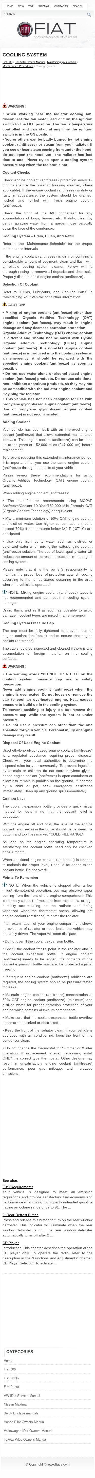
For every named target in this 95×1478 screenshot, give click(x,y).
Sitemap (44, 6)
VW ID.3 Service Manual (22, 1395)
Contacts (61, 6)
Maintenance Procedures (18, 66)
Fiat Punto (11, 1386)
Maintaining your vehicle (62, 62)
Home (9, 6)
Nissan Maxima (15, 1404)
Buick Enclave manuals (21, 1413)
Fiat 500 (7, 62)
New (21, 6)
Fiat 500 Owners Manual (30, 62)
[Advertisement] (47, 85)
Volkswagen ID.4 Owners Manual (28, 1430)
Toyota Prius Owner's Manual (25, 1439)
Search (77, 6)
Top (31, 6)
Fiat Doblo (11, 1378)
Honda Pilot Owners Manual (24, 1421)
